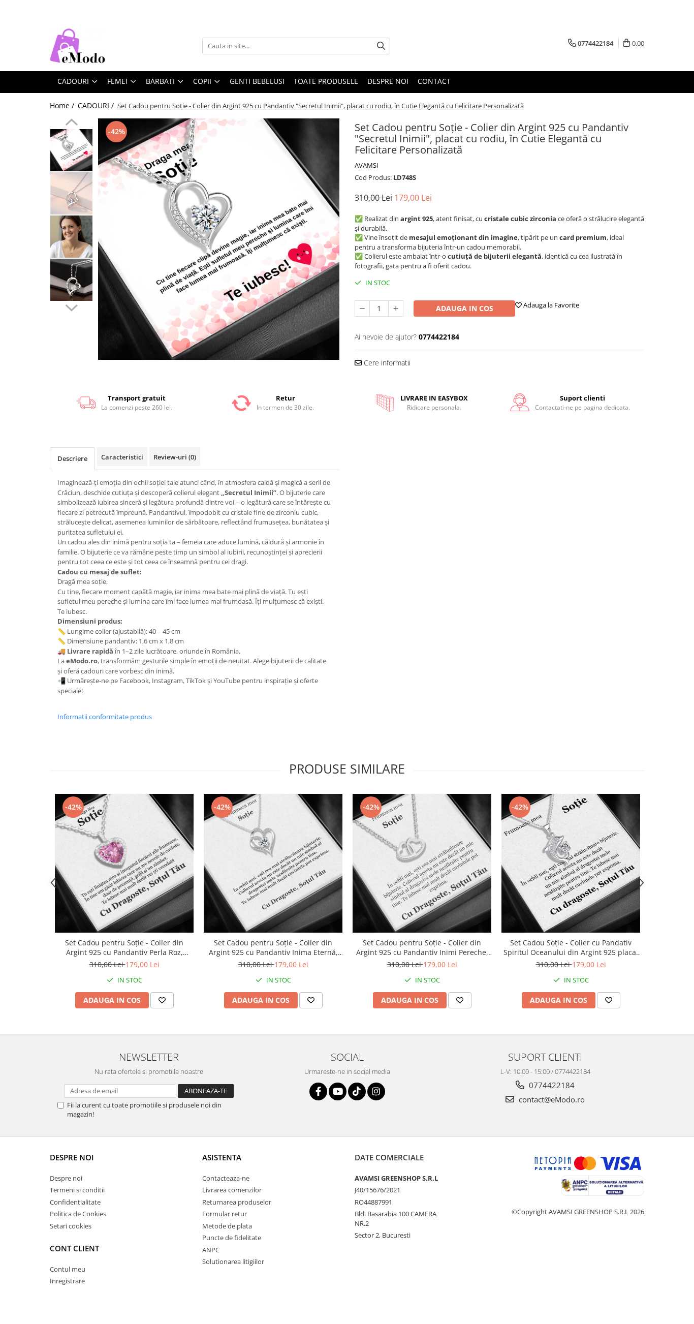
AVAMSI (366, 165)
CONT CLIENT (74, 1248)
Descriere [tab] (72, 458)
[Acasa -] (100, 46)
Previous (71, 123)
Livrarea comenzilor (232, 1189)
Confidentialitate (75, 1202)
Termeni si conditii (77, 1189)
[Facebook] (318, 1091)
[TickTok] (357, 1091)
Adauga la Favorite (550, 305)
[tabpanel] (218, 239)
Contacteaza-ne (225, 1178)
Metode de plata (227, 1225)
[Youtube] (337, 1091)
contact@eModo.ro (551, 1099)
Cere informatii (386, 362)
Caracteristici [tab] (122, 456)
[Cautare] (381, 46)
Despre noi (72, 1157)
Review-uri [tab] (174, 456)
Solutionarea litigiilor (233, 1261)
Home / (63, 105)
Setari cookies (70, 1225)
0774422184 (551, 1085)
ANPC (210, 1249)
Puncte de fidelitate (231, 1237)
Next (71, 306)
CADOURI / (97, 105)
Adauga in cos (464, 308)
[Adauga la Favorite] (162, 1000)
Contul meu (67, 1269)
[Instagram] (376, 1091)
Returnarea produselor (236, 1202)
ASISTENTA (221, 1157)
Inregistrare (67, 1280)
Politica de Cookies (78, 1213)
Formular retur (224, 1213)
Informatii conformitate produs (104, 716)
